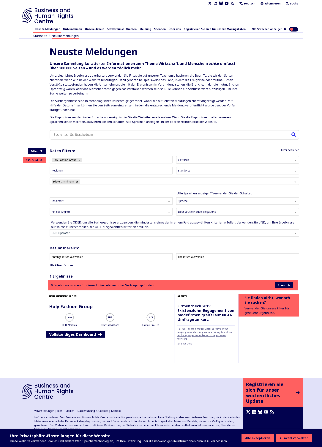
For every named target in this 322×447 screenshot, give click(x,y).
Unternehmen (72, 29)
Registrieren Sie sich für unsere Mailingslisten (215, 29)
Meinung (145, 29)
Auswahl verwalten (294, 438)
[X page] (210, 3)
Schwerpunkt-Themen (122, 29)
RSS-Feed (32, 160)
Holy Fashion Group (71, 306)
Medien (69, 411)
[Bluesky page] (221, 3)
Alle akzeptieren (257, 438)
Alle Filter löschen (61, 265)
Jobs (59, 411)
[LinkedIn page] (215, 3)
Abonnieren (272, 3)
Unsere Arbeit (94, 29)
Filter (34, 151)
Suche (293, 3)
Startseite (40, 36)
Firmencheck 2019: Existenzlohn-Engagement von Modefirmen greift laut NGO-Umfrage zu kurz (205, 312)
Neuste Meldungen (47, 29)
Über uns (175, 29)
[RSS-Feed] (232, 3)
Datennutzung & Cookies (92, 411)
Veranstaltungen (44, 411)
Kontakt (116, 411)
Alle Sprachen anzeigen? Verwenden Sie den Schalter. (214, 193)
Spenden (160, 29)
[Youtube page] (226, 3)
